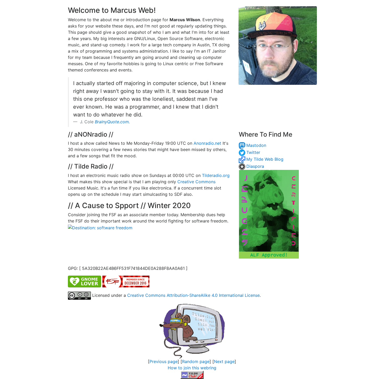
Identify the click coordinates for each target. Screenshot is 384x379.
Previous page (163, 361)
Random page (196, 361)
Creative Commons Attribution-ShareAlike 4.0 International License (193, 295)
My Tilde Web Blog (264, 159)
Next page (224, 361)
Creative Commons (196, 181)
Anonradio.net (207, 143)
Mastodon (256, 145)
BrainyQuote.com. (112, 121)
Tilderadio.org (216, 175)
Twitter (253, 152)
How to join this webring (192, 367)
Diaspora (255, 166)
